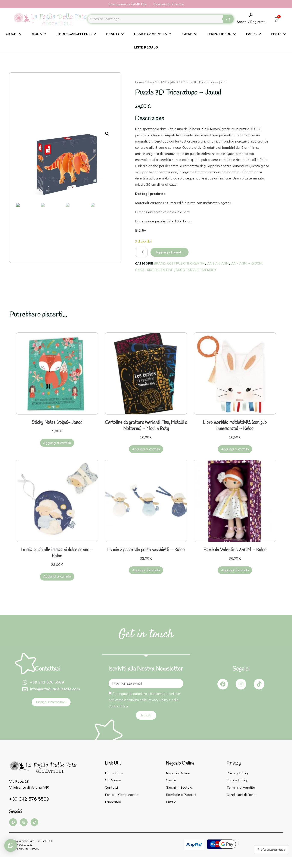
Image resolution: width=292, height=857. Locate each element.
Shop (150, 82)
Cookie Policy (118, 706)
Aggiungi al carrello (169, 252)
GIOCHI (257, 263)
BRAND (161, 82)
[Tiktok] (259, 684)
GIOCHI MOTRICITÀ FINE (154, 270)
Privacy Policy (157, 700)
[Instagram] (241, 684)
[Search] (228, 19)
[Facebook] (222, 684)
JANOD (175, 82)
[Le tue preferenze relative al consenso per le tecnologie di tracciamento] (271, 849)
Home (139, 82)
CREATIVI (197, 263)
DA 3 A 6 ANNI (218, 263)
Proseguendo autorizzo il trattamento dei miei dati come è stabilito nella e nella (145, 699)
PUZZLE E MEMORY (201, 270)
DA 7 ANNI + (240, 263)
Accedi (242, 22)
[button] (10, 845)
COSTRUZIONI (178, 263)
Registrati (257, 22)
